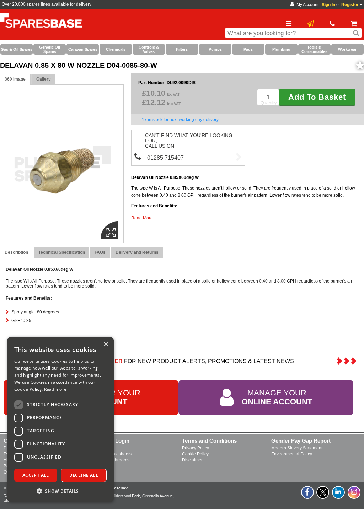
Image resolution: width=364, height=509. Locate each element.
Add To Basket (317, 97)
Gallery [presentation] (43, 79)
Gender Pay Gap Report (301, 441)
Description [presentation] (16, 252)
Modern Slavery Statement (296, 447)
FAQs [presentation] (100, 252)
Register (350, 4)
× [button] (105, 344)
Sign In (328, 4)
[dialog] (60, 419)
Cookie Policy (195, 453)
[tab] (15, 79)
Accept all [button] (35, 475)
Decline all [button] (83, 475)
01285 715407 (165, 157)
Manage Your (277, 397)
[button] (60, 491)
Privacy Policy (195, 447)
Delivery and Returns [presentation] (137, 252)
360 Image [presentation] (15, 79)
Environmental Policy (291, 453)
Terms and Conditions (209, 441)
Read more (55, 389)
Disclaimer (192, 460)
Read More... (143, 217)
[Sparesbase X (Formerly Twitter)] (323, 496)
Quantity (269, 102)
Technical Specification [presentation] (61, 252)
